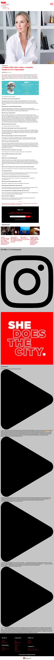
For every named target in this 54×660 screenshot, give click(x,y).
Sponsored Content (5, 648)
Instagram (30, 642)
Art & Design (17, 645)
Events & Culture (5, 65)
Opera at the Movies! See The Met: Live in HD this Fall (24, 238)
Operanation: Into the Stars (17, 77)
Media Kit (3, 647)
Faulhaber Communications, (17, 74)
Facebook (29, 641)
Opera (3, 204)
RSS (28, 643)
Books (16, 643)
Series (16, 641)
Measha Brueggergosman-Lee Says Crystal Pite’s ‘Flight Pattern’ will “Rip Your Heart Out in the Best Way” (5, 240)
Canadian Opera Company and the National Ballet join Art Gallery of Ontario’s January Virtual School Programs (34, 240)
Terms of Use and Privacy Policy (33, 650)
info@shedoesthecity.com (32, 648)
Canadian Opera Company (21, 203)
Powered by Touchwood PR (27, 654)
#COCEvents (6, 203)
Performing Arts (18, 642)
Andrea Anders (5, 74)
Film (15, 640)
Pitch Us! (3, 641)
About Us (16, 648)
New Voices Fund (4, 642)
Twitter (29, 640)
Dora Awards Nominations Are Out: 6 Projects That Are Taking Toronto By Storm (15, 239)
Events (16, 647)
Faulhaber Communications (31, 203)
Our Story (3, 640)
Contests (3, 650)
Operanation (34, 74)
